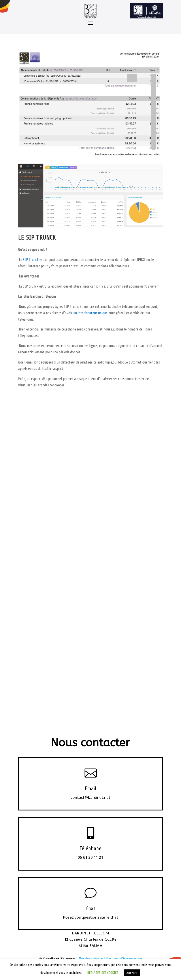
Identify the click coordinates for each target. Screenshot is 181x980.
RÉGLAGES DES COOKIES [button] (102, 973)
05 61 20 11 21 (90, 857)
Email (90, 789)
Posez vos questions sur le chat (90, 917)
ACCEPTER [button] (131, 972)
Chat (90, 909)
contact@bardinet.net (90, 797)
